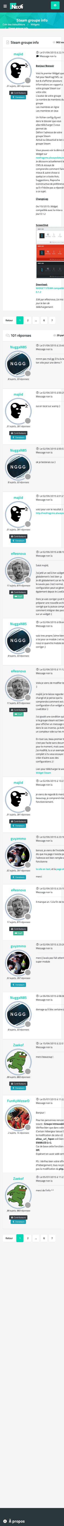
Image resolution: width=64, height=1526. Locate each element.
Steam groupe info (18, 28)
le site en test (43, 869)
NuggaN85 (18, 347)
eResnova (18, 553)
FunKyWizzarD (18, 1101)
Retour (9, 320)
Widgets (35, 24)
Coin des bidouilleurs (14, 24)
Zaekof (18, 1045)
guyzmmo (18, 838)
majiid (18, 54)
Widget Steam (43, 773)
